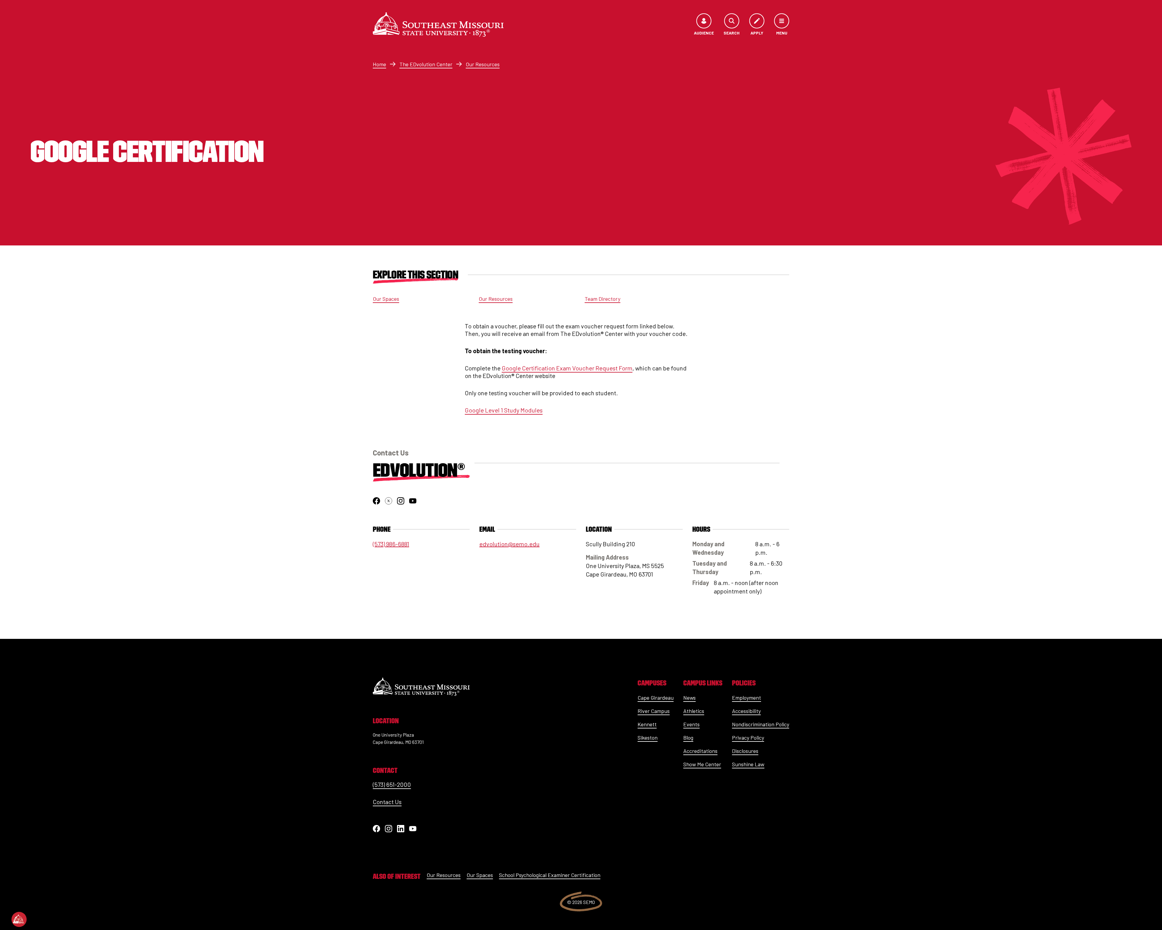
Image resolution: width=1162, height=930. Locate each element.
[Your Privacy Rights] (19, 919)
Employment (746, 697)
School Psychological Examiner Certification (549, 875)
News (689, 697)
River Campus (654, 711)
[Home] (438, 24)
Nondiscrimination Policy (760, 724)
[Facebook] (376, 828)
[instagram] (400, 500)
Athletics (693, 711)
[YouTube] (412, 828)
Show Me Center (702, 764)
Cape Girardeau (656, 697)
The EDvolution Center (425, 64)
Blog (688, 737)
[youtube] (412, 500)
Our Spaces (386, 298)
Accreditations (700, 751)
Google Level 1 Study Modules (504, 410)
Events (691, 724)
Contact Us (387, 801)
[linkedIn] (400, 828)
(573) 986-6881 (391, 543)
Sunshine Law (748, 764)
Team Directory (602, 298)
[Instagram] (388, 828)
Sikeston (648, 737)
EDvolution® (419, 470)
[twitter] (388, 500)
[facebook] (376, 500)
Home (379, 64)
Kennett (647, 724)
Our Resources (483, 64)
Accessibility (746, 711)
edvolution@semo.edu (509, 543)
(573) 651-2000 (392, 784)
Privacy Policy (748, 737)
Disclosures (745, 751)
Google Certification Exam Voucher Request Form (567, 368)
